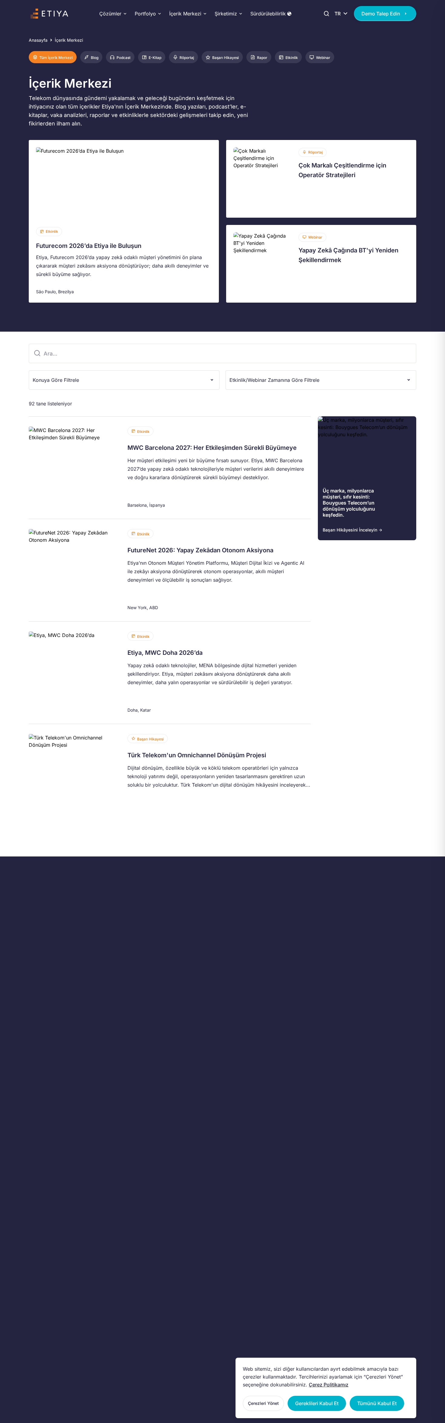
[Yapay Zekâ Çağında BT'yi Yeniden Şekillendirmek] (321, 264)
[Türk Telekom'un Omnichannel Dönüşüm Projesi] (170, 775)
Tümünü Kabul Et (377, 1403)
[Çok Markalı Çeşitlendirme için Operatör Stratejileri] (321, 179)
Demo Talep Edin (380, 14)
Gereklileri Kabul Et (316, 1403)
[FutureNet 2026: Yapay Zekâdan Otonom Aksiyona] (170, 570)
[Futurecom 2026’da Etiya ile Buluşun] (124, 221)
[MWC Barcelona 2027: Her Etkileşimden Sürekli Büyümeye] (170, 468)
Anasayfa (38, 40)
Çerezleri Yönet (263, 1403)
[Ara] (325, 13)
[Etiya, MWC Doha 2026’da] (170, 673)
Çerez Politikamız (328, 1385)
